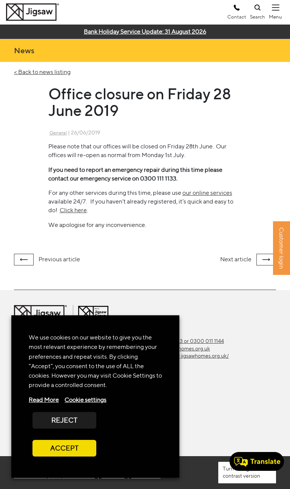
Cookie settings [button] (85, 399)
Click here (73, 210)
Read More (44, 399)
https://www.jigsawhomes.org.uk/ (190, 356)
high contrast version (241, 472)
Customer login (281, 248)
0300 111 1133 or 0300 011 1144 (187, 341)
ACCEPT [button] (64, 448)
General (58, 133)
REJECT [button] (64, 420)
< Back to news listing (42, 72)
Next (235, 259)
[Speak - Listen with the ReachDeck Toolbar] (257, 461)
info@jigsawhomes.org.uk (180, 349)
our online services (207, 192)
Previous (58, 259)
